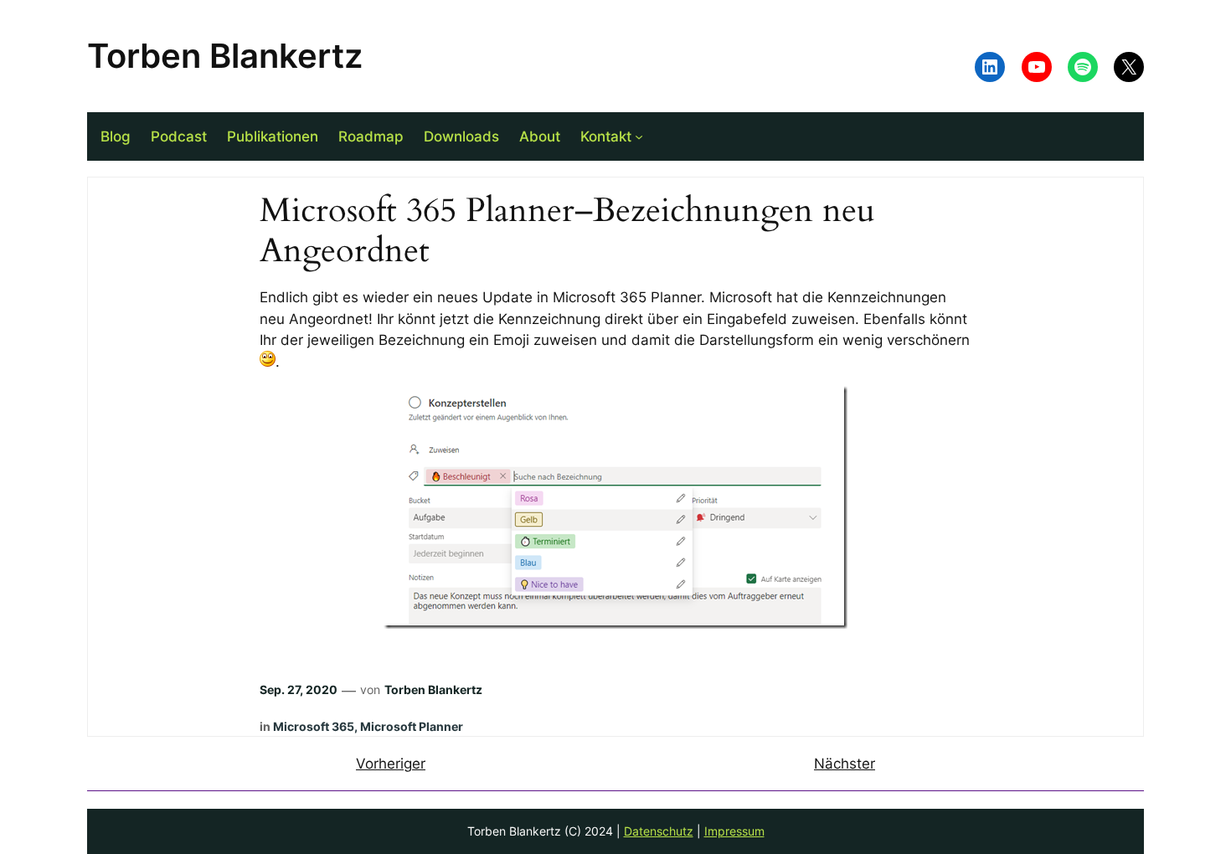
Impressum (734, 831)
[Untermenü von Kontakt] (639, 136)
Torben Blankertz (225, 55)
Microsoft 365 (313, 726)
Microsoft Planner (411, 726)
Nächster (844, 763)
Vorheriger (390, 763)
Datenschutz (658, 831)
